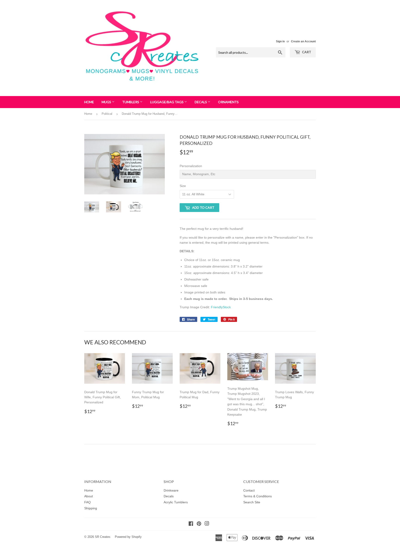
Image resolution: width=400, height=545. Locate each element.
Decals (201, 102)
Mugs (107, 102)
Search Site (251, 502)
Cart (306, 52)
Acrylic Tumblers (176, 502)
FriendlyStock (221, 307)
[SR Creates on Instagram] (207, 524)
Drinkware (171, 490)
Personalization (191, 166)
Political (107, 113)
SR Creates (102, 537)
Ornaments (228, 102)
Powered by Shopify (128, 537)
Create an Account (303, 41)
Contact (249, 490)
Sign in (280, 41)
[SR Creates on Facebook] (190, 524)
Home (89, 102)
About (88, 496)
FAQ (87, 502)
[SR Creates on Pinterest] (199, 524)
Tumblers (131, 102)
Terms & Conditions (257, 496)
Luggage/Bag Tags (167, 102)
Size (183, 186)
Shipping (90, 508)
